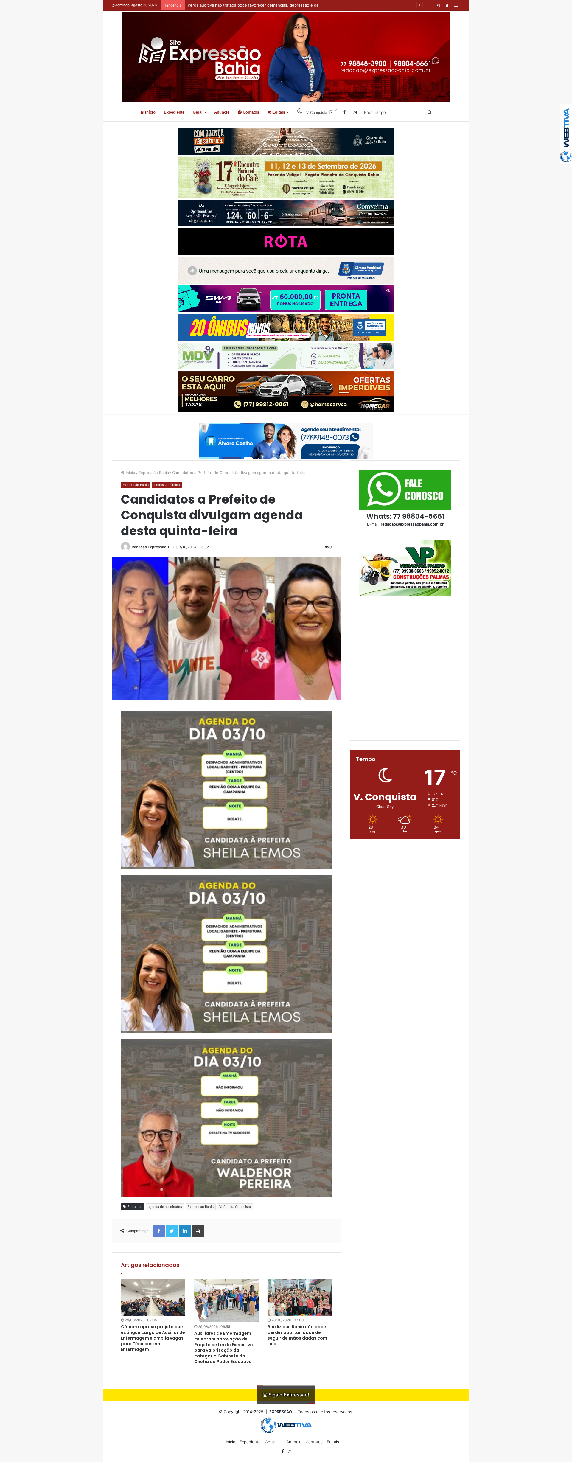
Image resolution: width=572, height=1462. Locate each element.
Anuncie (221, 112)
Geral (198, 112)
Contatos (250, 112)
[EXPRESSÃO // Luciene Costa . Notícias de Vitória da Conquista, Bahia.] (286, 57)
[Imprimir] (198, 1231)
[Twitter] (172, 1231)
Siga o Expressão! (288, 1395)
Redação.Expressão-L (151, 547)
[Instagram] (354, 112)
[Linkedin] (185, 1231)
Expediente (174, 112)
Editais (278, 112)
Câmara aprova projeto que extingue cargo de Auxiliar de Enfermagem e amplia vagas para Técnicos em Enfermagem (153, 1338)
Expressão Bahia (154, 472)
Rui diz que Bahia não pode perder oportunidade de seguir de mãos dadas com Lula (297, 1335)
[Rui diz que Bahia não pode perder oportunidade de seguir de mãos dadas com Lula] (300, 1297)
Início (150, 112)
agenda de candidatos (165, 1207)
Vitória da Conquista (235, 1207)
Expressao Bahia (201, 1207)
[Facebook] (344, 112)
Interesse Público (166, 485)
